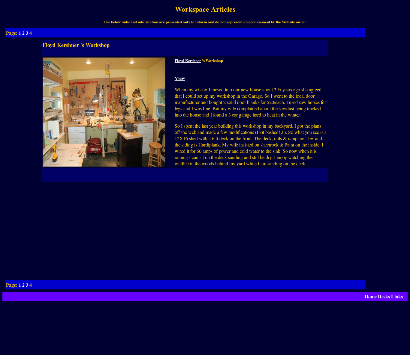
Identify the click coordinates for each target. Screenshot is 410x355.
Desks (384, 296)
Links (397, 296)
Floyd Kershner (188, 60)
